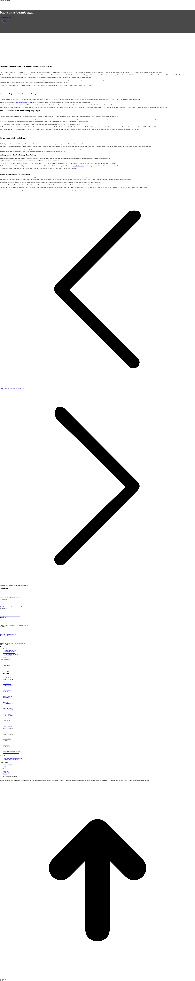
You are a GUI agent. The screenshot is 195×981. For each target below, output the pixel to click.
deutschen (75, 166)
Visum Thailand (7, 678)
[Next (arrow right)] (2, 980)
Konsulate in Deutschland (9, 653)
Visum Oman (6, 702)
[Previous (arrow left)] (0, 980)
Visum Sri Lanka (7, 684)
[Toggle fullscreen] (3, 979)
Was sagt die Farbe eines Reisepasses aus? (10, 616)
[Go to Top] (97, 977)
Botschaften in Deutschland (9, 650)
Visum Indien (6, 732)
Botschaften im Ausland (9, 651)
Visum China (6, 745)
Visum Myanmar (7, 714)
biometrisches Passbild (21, 102)
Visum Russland (7, 690)
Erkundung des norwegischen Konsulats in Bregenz (12, 607)
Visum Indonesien (7, 726)
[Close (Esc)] (0, 979)
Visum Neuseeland (7, 708)
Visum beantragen (7, 655)
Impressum (5, 771)
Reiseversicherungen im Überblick (8, 634)
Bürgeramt (24, 77)
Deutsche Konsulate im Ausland (11, 654)
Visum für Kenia (7, 739)
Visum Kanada (6, 720)
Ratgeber (5, 657)
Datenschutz (6, 772)
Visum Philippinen (7, 696)
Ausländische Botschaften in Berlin (11, 751)
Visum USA (6, 671)
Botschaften (81, 166)
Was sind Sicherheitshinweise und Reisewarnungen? (12, 643)
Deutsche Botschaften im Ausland (11, 753)
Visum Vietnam (7, 665)
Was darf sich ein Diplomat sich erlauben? (10, 597)
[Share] (2, 979)
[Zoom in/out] (5, 979)
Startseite (5, 648)
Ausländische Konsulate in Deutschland (12, 758)
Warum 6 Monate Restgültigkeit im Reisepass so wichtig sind (14, 625)
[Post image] (4, 596)
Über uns (5, 774)
